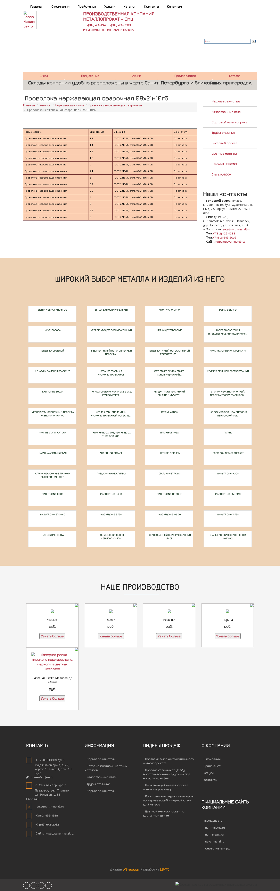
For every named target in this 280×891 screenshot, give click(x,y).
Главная (29, 105)
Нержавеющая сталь (69, 105)
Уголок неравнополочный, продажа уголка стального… (227, 393)
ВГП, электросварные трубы (111, 309)
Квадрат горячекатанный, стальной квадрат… (169, 393)
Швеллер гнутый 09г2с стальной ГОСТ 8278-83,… (169, 352)
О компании (212, 759)
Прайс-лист (212, 766)
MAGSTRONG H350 (227, 473)
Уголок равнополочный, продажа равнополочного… (52, 413)
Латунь (227, 432)
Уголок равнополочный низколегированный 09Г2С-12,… (111, 413)
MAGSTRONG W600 (169, 514)
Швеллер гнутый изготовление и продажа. (111, 352)
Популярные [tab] (90, 75)
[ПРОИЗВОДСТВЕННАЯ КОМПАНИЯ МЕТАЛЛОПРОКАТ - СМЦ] (36, 19)
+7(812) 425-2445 (96, 25)
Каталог (45, 105)
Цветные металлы (224, 153)
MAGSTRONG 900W (52, 534)
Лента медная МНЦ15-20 (52, 309)
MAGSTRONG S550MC (228, 493)
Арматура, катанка (169, 309)
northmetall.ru (214, 834)
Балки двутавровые (169, 330)
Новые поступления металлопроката (111, 536)
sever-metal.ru (214, 841)
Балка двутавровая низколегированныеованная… (227, 332)
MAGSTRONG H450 (111, 493)
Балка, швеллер (227, 309)
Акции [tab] (136, 75)
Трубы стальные (223, 132)
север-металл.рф (217, 848)
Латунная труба (169, 432)
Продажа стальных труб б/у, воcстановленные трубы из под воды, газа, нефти (166, 774)
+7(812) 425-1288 (119, 25)
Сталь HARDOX (221, 174)
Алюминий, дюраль (110, 453)
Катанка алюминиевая (52, 453)
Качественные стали (227, 111)
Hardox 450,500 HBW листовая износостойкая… (227, 413)
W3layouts (131, 869)
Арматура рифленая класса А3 (52, 371)
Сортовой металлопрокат (230, 122)
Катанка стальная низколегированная (111, 373)
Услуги (209, 773)
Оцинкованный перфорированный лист (169, 536)
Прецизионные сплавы (111, 473)
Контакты (210, 779)
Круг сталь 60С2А (52, 391)
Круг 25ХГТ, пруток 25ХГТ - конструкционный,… (169, 373)
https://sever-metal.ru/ (230, 241)
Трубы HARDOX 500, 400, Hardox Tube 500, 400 (111, 434)
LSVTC (165, 869)
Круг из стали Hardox (52, 432)
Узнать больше (52, 636)
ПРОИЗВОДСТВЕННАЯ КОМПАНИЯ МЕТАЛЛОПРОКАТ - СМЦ (119, 16)
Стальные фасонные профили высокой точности (52, 475)
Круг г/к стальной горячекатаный (227, 371)
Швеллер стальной (52, 350)
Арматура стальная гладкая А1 (227, 350)
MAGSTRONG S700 (111, 514)
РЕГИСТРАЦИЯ (92, 30)
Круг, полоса (52, 330)
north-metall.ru (215, 827)
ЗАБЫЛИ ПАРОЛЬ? (123, 30)
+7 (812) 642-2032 (224, 237)
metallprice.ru (213, 820)
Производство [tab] (185, 75)
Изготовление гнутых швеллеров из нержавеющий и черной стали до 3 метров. (168, 800)
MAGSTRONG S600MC (169, 493)
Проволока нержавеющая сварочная (115, 105)
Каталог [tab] (234, 75)
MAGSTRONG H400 (52, 493)
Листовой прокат (224, 143)
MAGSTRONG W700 (227, 514)
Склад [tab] (44, 75)
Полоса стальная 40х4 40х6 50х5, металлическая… (111, 393)
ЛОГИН (106, 30)
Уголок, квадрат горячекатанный (111, 330)
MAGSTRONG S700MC (52, 514)
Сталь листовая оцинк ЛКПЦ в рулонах (227, 536)
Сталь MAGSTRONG (224, 164)
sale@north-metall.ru (236, 229)
